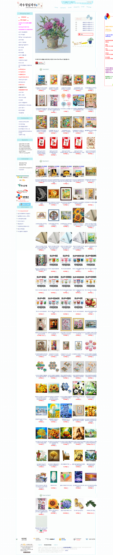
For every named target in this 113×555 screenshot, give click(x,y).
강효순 (66, 550)
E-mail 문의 (21, 169)
